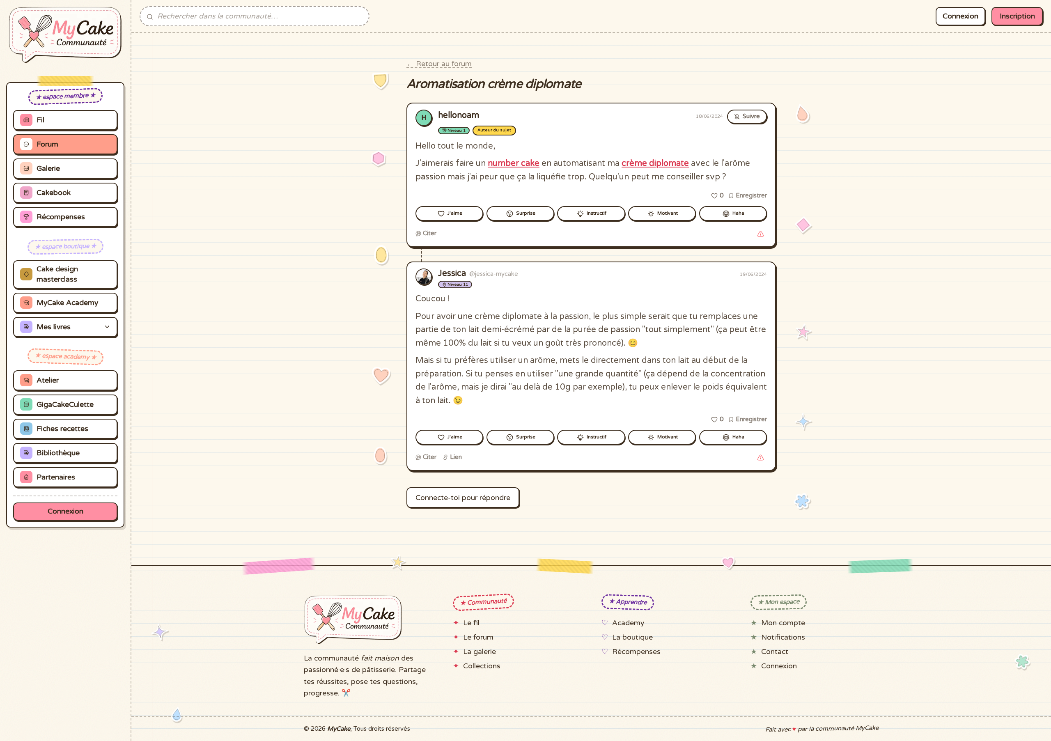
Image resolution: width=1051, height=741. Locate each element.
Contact (774, 651)
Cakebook (54, 192)
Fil (40, 120)
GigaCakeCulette (65, 404)
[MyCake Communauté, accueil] (65, 35)
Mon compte (783, 623)
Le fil (471, 623)
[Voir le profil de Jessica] (423, 276)
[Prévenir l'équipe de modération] (760, 233)
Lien (455, 457)
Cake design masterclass (57, 274)
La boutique (632, 637)
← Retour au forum (439, 64)
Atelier (48, 380)
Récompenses (61, 217)
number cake (513, 163)
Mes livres (54, 327)
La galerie (479, 651)
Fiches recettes (62, 428)
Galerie (48, 168)
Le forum (478, 637)
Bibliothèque (58, 453)
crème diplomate (655, 163)
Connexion (65, 511)
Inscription (1017, 16)
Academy (628, 623)
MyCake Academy (67, 302)
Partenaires (56, 477)
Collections (481, 666)
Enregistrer (750, 195)
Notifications (783, 637)
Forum (47, 144)
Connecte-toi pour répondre (462, 497)
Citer (428, 233)
